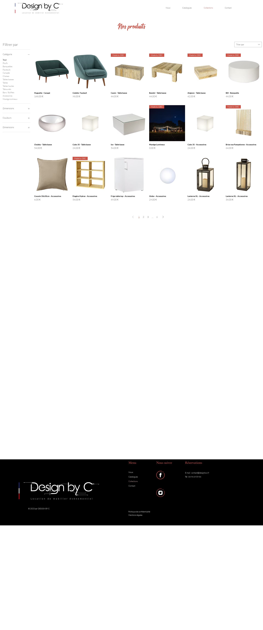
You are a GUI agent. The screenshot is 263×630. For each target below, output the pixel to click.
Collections (133, 481)
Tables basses (8, 79)
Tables (5, 83)
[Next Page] (163, 217)
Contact (131, 486)
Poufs (5, 63)
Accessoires (7, 96)
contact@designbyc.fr (200, 473)
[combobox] (248, 44)
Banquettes (7, 66)
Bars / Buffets (8, 92)
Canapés (6, 73)
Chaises (6, 76)
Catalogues (133, 477)
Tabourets (7, 89)
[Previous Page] (133, 217)
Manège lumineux (10, 99)
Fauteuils (6, 70)
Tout (5, 60)
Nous (130, 472)
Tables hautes (8, 86)
